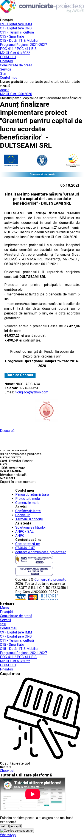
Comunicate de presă (16, 65)
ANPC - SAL (24, 531)
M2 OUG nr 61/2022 (15, 53)
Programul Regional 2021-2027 (23, 45)
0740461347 (25, 548)
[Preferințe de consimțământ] (17, 831)
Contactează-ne (27, 544)
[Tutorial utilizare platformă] (0, 17)
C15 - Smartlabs (12, 36)
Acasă (4, 90)
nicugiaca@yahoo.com (31, 392)
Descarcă (7, 431)
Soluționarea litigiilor (30, 527)
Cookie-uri (22, 515)
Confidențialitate (28, 511)
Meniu (4, 608)
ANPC (19, 536)
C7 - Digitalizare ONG (16, 28)
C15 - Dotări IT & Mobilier (19, 40)
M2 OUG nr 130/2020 (16, 94)
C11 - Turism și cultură (17, 32)
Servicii (5, 69)
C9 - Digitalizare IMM (16, 24)
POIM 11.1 (8, 57)
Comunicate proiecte (50, 579)
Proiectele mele (27, 499)
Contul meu (8, 77)
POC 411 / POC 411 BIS (18, 49)
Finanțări (6, 61)
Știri (3, 73)
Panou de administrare (32, 494)
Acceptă (16, 826)
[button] (8, 835)
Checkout (7, 771)
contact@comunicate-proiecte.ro (40, 552)
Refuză (4, 826)
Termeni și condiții (29, 519)
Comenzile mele (27, 503)
